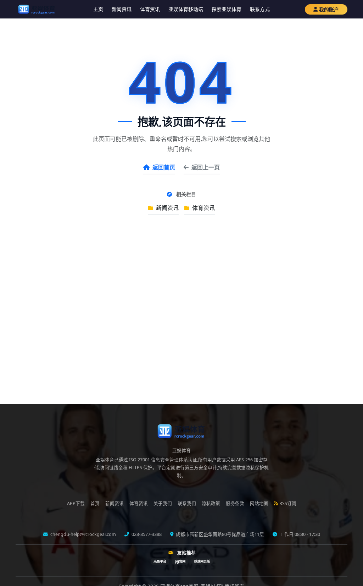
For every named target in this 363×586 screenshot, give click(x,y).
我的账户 (329, 9)
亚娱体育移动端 (185, 9)
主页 (98, 9)
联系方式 (260, 9)
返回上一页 (205, 167)
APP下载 (76, 503)
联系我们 (187, 503)
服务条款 (235, 503)
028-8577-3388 (146, 534)
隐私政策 (211, 503)
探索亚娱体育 (226, 9)
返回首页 (163, 167)
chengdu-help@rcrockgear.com (82, 534)
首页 (95, 503)
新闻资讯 (122, 9)
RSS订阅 (287, 503)
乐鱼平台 (159, 561)
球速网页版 (202, 561)
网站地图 (259, 503)
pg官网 (180, 561)
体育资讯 (150, 9)
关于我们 (162, 503)
